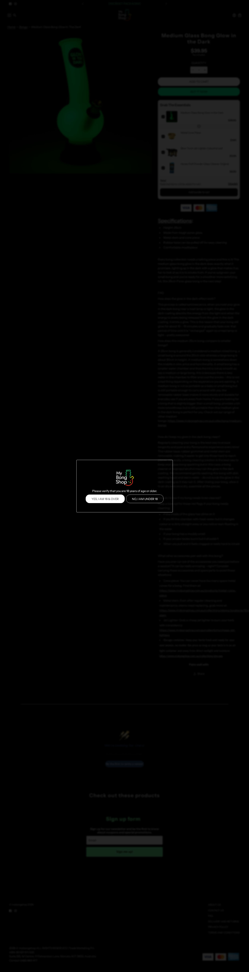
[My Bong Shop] (124, 478)
